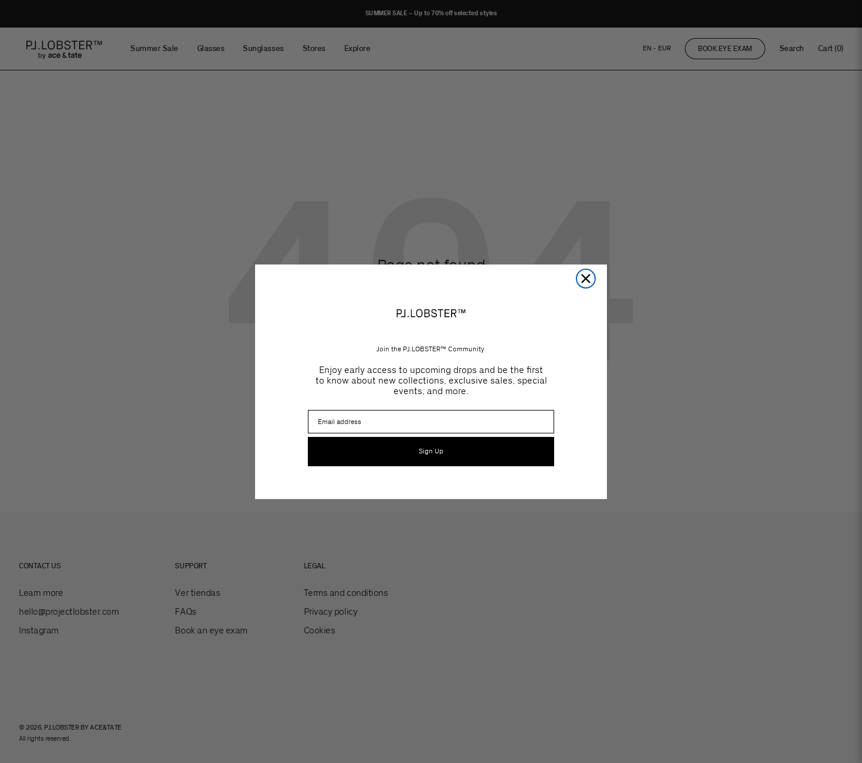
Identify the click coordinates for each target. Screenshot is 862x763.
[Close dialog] (585, 278)
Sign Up (431, 451)
